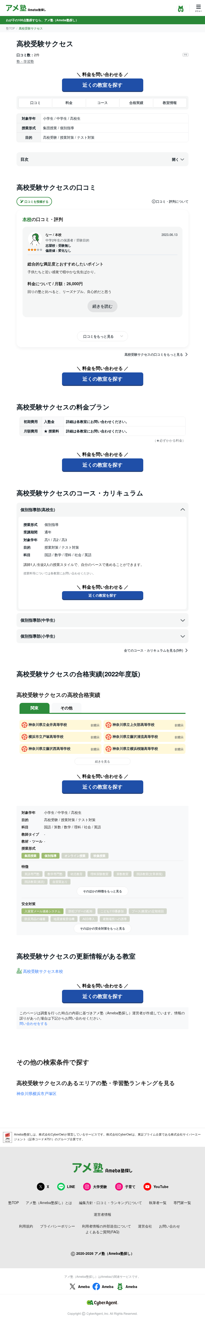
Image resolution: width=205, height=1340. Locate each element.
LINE (71, 1186)
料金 (69, 102)
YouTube (161, 1186)
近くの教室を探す (102, 84)
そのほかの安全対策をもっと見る (102, 928)
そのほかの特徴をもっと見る (102, 891)
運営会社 (145, 1226)
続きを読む (102, 306)
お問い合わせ (169, 1226)
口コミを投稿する (36, 201)
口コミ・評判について (172, 201)
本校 (27, 219)
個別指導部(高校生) (37, 509)
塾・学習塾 (25, 61)
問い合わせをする (34, 1023)
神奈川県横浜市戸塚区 (36, 1093)
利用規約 (26, 1226)
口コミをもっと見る (98, 336)
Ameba (84, 1286)
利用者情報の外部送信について (106, 1226)
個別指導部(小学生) (37, 636)
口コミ (35, 102)
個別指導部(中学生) (37, 620)
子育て (130, 1186)
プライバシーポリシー (57, 1226)
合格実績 (136, 102)
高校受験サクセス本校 (43, 971)
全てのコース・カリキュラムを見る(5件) (153, 650)
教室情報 (170, 102)
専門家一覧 (182, 1202)
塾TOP (10, 28)
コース (102, 102)
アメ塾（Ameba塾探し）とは (49, 1202)
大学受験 (100, 1186)
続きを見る (102, 761)
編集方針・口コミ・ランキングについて (110, 1202)
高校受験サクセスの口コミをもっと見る (153, 354)
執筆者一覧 (157, 1202)
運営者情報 (102, 1214)
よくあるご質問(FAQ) (103, 1231)
